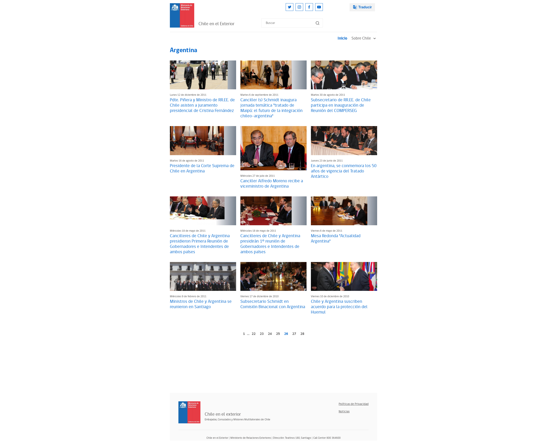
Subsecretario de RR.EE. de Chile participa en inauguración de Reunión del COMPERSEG (341, 105)
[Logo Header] (182, 15)
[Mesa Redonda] (344, 210)
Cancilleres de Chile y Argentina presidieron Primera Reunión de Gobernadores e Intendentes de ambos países (200, 244)
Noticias (344, 411)
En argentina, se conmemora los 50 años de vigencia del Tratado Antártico (343, 171)
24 (270, 333)
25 (278, 333)
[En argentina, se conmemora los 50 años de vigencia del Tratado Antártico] (344, 140)
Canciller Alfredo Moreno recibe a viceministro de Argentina (271, 184)
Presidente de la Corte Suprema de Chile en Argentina (202, 168)
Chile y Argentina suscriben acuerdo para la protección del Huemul (339, 306)
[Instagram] (299, 7)
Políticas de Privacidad (354, 404)
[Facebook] (309, 7)
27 (294, 333)
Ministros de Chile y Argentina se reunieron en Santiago (201, 304)
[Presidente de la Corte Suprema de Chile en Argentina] (203, 140)
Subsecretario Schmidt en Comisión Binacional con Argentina (272, 304)
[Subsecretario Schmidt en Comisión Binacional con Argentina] (273, 276)
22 (254, 333)
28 (302, 333)
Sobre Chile (361, 38)
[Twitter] (289, 7)
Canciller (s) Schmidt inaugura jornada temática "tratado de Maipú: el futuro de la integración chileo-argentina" (271, 108)
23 (262, 333)
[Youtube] (319, 7)
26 (286, 333)
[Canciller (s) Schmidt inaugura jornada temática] (273, 74)
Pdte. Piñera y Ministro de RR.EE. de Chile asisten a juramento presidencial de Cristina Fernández (202, 105)
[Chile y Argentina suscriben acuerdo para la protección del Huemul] (344, 276)
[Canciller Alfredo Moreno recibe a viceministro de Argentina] (273, 148)
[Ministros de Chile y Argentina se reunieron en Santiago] (203, 276)
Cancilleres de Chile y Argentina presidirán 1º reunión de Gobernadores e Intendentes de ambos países (270, 244)
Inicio (342, 38)
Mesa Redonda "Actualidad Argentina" (335, 238)
